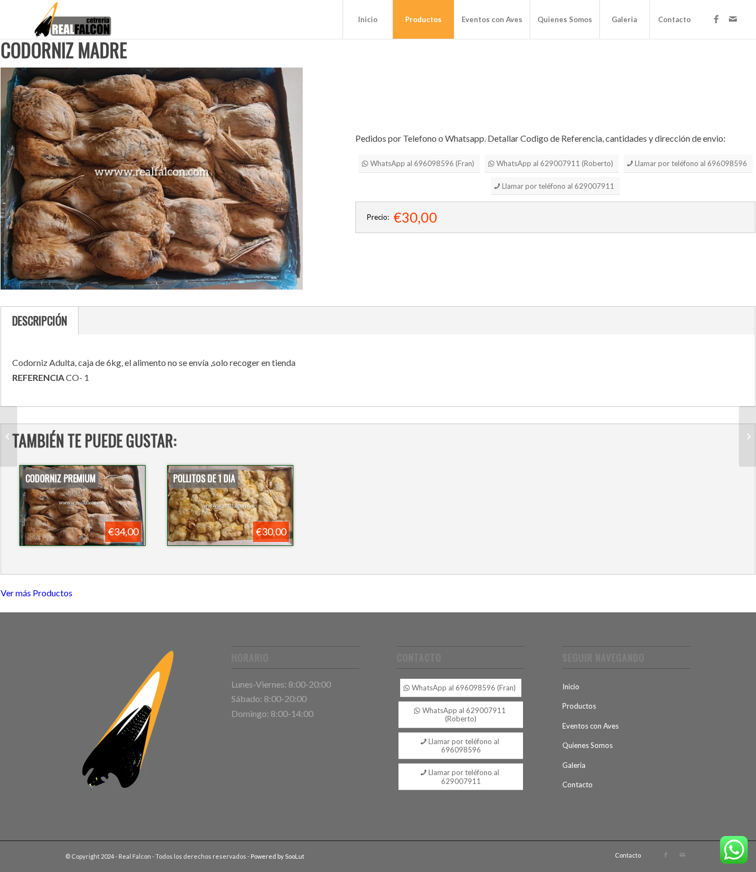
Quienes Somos (587, 745)
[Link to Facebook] (716, 19)
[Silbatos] (747, 436)
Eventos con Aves (590, 725)
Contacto (577, 784)
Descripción (39, 320)
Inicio (570, 686)
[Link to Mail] (732, 19)
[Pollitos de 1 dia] (8, 436)
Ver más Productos (37, 592)
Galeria (574, 765)
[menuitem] (367, 19)
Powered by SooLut (277, 856)
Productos (579, 705)
